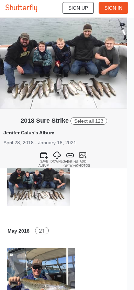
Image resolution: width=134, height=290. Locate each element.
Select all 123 (88, 121)
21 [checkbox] (42, 230)
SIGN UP (78, 8)
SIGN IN (113, 8)
